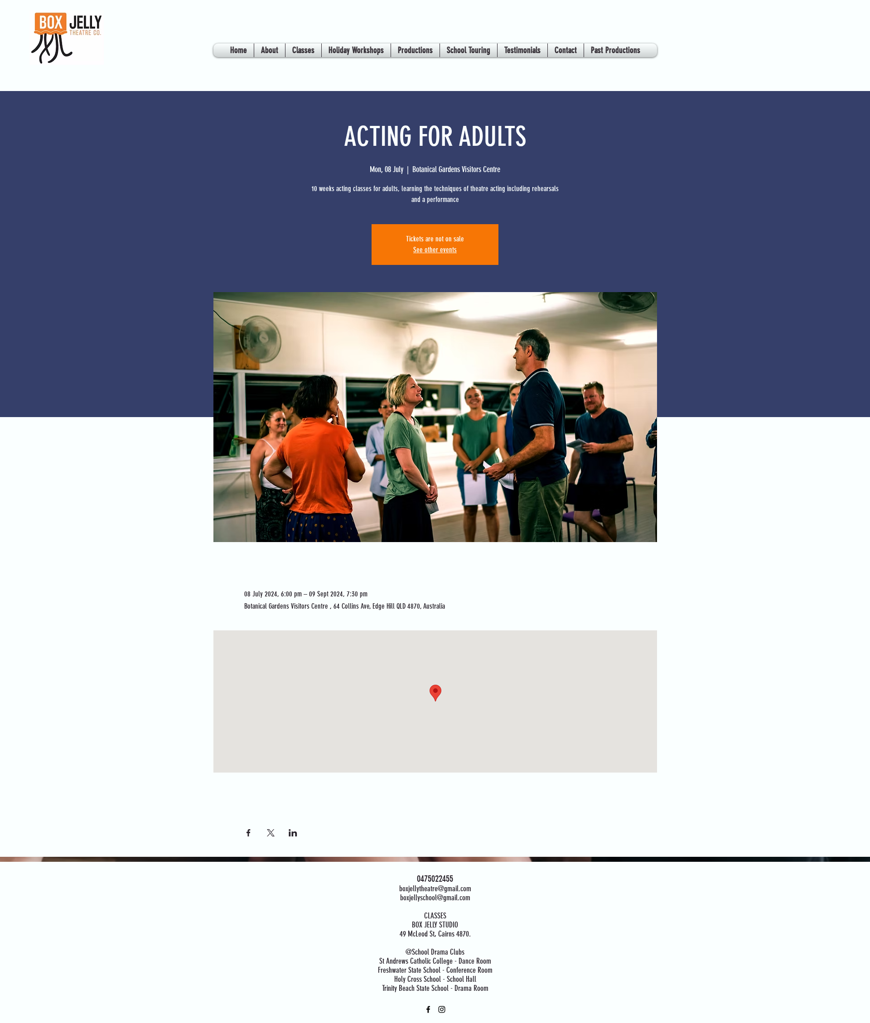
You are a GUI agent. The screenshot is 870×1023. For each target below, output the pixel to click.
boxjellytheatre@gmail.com (435, 888)
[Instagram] (441, 1009)
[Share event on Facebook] (248, 832)
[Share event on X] (270, 832)
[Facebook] (428, 1009)
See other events (435, 249)
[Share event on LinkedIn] (293, 832)
